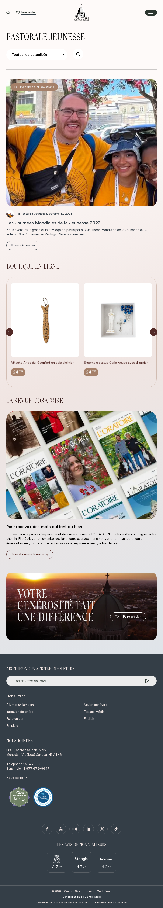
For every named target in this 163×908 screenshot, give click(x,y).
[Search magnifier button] (8, 12)
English (89, 718)
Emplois (12, 725)
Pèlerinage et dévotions (37, 86)
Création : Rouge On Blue (111, 902)
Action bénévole (96, 704)
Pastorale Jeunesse (34, 213)
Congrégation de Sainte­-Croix (81, 897)
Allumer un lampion (20, 704)
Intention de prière (19, 711)
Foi (16, 86)
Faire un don (132, 616)
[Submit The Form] (147, 681)
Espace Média (94, 711)
